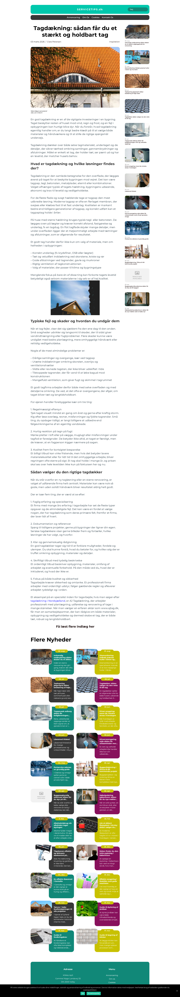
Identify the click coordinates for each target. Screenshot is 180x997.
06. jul (61, 679)
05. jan (61, 847)
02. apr (107, 791)
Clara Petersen (54, 42)
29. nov (61, 903)
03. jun (61, 735)
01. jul (61, 707)
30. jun (107, 707)
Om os (85, 17)
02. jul (107, 679)
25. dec (107, 847)
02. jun (107, 735)
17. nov (107, 903)
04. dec (61, 875)
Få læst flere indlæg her (75, 626)
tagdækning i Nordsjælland (48, 600)
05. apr (107, 763)
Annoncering (73, 17)
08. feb (107, 819)
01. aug (107, 651)
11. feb (61, 819)
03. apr (61, 791)
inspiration (114, 42)
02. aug (61, 651)
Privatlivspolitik (94, 993)
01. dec (107, 875)
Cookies (95, 17)
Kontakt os (107, 17)
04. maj (61, 763)
